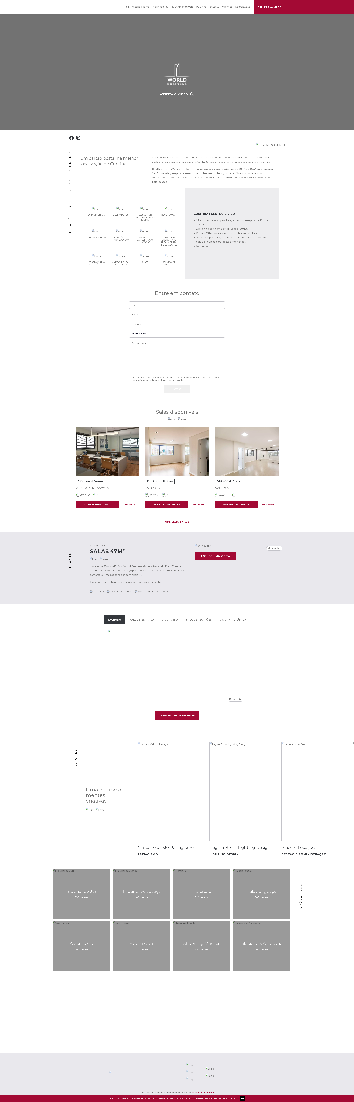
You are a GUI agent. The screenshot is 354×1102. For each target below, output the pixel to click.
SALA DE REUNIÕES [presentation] (198, 619)
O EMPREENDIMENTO (137, 7)
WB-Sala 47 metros (71, 488)
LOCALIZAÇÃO (242, 7)
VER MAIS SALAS (177, 522)
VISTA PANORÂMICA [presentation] (233, 619)
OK (242, 1098)
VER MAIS (108, 504)
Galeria (214, 7)
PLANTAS (201, 7)
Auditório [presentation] (170, 619)
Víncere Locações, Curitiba (79, 6)
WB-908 (132, 488)
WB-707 (201, 488)
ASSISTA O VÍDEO (174, 94)
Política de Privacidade (172, 380)
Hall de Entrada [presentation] (141, 619)
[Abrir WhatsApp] (347, 1095)
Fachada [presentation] (114, 619)
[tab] (114, 619)
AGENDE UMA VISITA (76, 504)
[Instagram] (78, 138)
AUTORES (227, 7)
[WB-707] (226, 451)
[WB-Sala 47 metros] (87, 451)
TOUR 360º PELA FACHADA (177, 715)
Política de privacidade (203, 1092)
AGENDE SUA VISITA (269, 7)
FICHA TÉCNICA (161, 7)
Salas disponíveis (182, 7)
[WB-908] (156, 451)
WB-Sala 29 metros (280, 488)
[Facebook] (71, 138)
